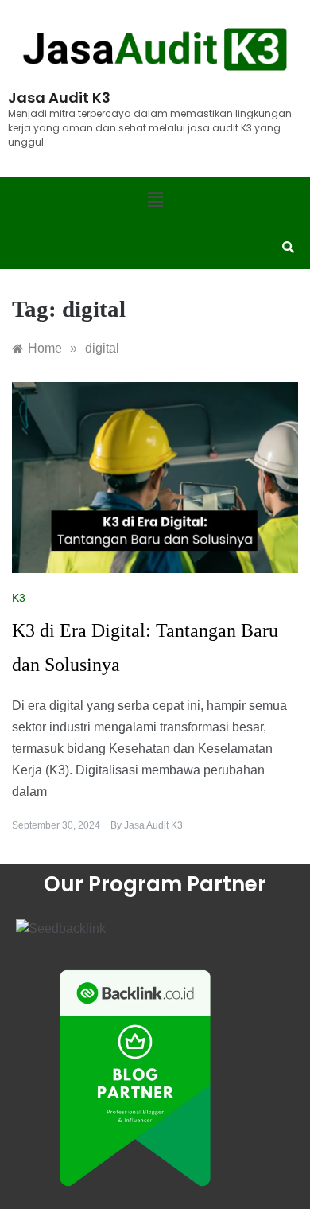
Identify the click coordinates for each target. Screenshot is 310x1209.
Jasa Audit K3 (153, 825)
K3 (18, 597)
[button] (155, 200)
